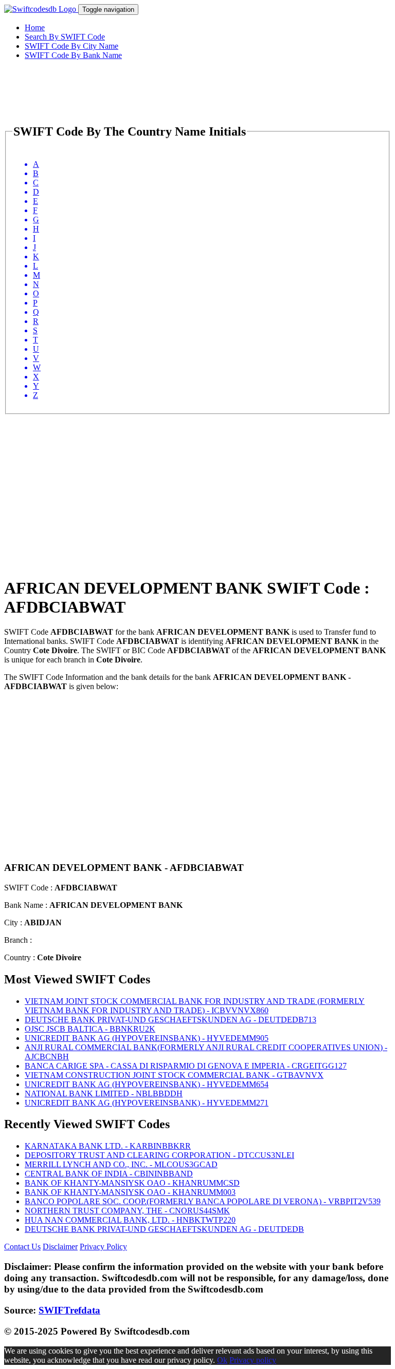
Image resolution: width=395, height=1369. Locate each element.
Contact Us (22, 1246)
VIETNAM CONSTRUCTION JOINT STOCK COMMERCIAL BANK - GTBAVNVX (174, 1075)
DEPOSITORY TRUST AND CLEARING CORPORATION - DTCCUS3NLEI (159, 1155)
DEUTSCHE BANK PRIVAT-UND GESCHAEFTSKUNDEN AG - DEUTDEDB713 (170, 1019)
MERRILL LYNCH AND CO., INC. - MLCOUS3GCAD (121, 1164)
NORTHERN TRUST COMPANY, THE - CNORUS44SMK (127, 1210)
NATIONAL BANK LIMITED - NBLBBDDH (104, 1093)
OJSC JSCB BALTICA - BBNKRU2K (90, 1028)
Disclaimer (60, 1246)
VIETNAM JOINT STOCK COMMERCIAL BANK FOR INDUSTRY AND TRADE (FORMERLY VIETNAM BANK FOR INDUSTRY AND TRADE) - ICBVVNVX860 (195, 1006)
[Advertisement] (197, 486)
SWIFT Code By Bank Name (73, 55)
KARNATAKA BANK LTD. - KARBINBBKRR (108, 1146)
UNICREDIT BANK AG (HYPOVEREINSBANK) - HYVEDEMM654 (146, 1084)
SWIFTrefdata (69, 1310)
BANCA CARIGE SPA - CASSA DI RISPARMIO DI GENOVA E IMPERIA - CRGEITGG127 (186, 1065)
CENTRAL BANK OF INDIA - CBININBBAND (109, 1173)
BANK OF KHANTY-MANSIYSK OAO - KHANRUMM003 (130, 1192)
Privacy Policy (103, 1246)
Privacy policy (252, 1360)
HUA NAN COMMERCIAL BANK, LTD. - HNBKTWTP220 (130, 1219)
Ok (222, 1360)
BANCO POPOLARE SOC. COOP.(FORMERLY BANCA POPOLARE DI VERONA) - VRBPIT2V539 (203, 1201)
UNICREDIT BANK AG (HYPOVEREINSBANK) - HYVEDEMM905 (146, 1038)
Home (35, 27)
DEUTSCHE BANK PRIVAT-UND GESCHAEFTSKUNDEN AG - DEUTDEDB (164, 1229)
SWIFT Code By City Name (71, 46)
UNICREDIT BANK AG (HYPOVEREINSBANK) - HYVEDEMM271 (146, 1102)
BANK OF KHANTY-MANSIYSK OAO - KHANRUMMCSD (132, 1182)
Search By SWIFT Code (65, 36)
